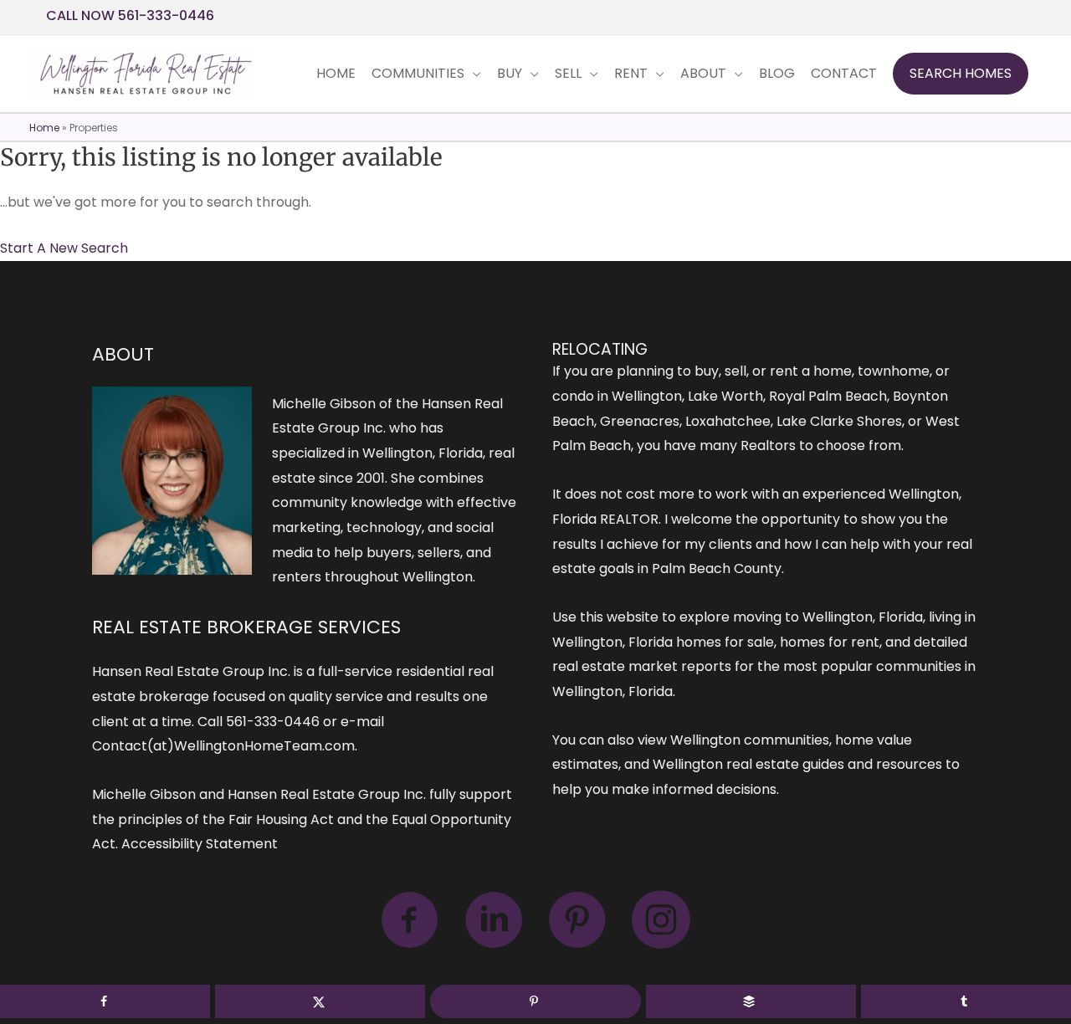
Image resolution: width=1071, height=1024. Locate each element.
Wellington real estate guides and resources (797, 764)
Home (44, 127)
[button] (960, 74)
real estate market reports (641, 666)
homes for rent (829, 642)
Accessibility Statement (199, 843)
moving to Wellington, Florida (828, 617)
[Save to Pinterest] (535, 1001)
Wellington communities (749, 740)
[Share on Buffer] (751, 1001)
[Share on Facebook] (105, 1001)
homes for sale (725, 642)
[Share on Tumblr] (966, 1001)
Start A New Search (64, 248)
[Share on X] (320, 1001)
